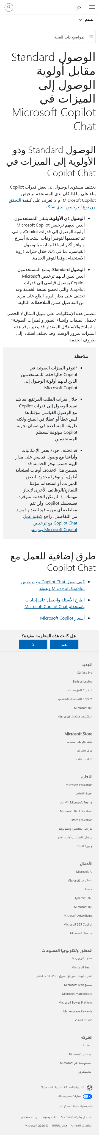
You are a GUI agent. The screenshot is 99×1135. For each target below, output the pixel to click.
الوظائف (86, 1045)
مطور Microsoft (82, 958)
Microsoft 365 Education (76, 811)
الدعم (89, 19)
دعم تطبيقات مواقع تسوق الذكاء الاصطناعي (64, 976)
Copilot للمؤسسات (80, 690)
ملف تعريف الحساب (79, 742)
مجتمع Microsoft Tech (78, 985)
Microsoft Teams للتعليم (76, 802)
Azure (88, 889)
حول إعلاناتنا (59, 1125)
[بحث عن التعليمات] (79, 7)
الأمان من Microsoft (79, 880)
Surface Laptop (82, 681)
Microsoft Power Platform (75, 1002)
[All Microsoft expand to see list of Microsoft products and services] (92, 7)
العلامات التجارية (81, 1125)
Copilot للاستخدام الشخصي (75, 699)
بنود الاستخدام (30, 1117)
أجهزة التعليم (84, 793)
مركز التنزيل (84, 751)
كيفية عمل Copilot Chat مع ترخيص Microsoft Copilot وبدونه (50, 522)
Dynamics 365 (83, 898)
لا (33, 644)
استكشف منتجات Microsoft (74, 716)
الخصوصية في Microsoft (76, 1063)
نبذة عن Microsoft (80, 1054)
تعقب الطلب (84, 759)
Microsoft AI (84, 871)
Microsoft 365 (83, 708)
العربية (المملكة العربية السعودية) (62, 1087)
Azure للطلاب (83, 846)
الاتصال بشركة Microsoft (76, 1117)
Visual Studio (83, 1020)
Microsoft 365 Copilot (78, 924)
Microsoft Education (79, 785)
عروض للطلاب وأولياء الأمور (74, 837)
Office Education (81, 820)
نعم (64, 644)
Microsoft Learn (82, 967)
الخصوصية (50, 1117)
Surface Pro (84, 672)
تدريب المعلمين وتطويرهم (75, 829)
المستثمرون (85, 1072)
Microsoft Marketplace (77, 994)
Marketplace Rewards (77, 1011)
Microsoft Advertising (78, 915)
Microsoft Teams (81, 933)
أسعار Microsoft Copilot (62, 618)
